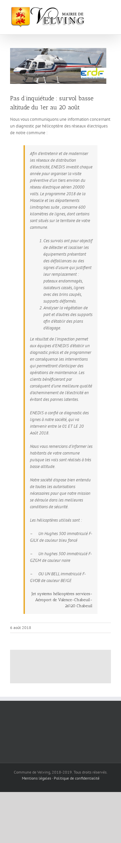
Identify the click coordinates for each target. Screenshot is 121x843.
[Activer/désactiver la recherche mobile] (96, 10)
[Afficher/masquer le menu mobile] (108, 10)
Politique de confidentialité (76, 778)
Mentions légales (36, 778)
